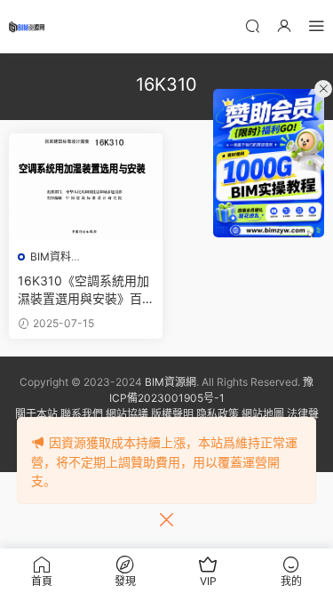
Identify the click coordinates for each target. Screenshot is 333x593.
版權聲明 (172, 414)
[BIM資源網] (26, 26)
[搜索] (252, 25)
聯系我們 (81, 414)
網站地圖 (263, 414)
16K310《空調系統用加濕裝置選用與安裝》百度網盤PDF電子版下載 (83, 290)
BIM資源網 (170, 382)
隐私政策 (217, 414)
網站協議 (127, 414)
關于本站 (36, 414)
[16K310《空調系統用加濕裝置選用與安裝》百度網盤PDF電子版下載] (86, 186)
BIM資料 (50, 256)
